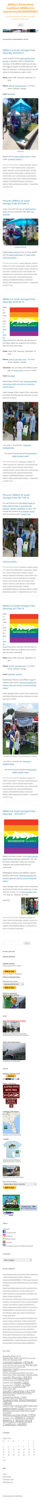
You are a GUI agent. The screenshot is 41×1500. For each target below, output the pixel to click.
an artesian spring (27, 511)
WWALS (5, 184)
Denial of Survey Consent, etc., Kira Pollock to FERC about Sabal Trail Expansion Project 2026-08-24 (19, 1312)
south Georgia (21, 176)
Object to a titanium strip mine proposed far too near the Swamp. (16, 1034)
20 (19, 1452)
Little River (9, 1375)
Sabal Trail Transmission (14, 1387)
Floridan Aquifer (10, 1367)
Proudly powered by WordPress (13, 1496)
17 (3, 1452)
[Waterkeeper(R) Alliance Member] (8, 1215)
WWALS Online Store (11, 1166)
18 (8, 1452)
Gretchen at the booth (20, 247)
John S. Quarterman (14, 1372)
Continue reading (15, 159)
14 (24, 1449)
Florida (31, 1365)
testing (8, 1405)
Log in (5, 1474)
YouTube (8, 1242)
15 (29, 1449)
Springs (5, 167)
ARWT (6, 1360)
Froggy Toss (20, 151)
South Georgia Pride (30, 274)
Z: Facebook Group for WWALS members (19, 1246)
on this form (18, 370)
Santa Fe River (9, 1389)
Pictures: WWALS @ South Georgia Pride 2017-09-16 (16, 496)
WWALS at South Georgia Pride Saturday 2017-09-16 (19, 607)
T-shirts (6, 1139)
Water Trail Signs (9, 1083)
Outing (23, 1380)
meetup (19, 674)
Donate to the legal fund (12, 1135)
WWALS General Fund (11, 1073)
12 (13, 1449)
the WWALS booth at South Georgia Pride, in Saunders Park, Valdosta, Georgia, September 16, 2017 (19, 506)
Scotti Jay (11, 583)
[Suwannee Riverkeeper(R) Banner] (28, 1210)
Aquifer (31, 1358)
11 (8, 1449)
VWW (33, 1405)
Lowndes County (30, 173)
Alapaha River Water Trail (15, 1358)
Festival (34, 165)
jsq (12, 187)
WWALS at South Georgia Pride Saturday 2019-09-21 (19, 51)
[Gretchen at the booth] (20, 245)
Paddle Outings (9, 963)
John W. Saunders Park (17, 86)
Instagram (9, 1236)
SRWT (28, 1393)
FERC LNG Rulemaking (11, 1042)
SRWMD (21, 1393)
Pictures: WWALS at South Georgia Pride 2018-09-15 (16, 202)
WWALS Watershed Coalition (18, 184)
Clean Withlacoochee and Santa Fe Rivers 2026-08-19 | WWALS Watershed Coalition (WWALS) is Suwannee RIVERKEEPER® (20, 1277)
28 (24, 1455)
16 (34, 1449)
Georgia (11, 173)
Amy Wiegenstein (16, 570)
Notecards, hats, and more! (13, 1177)
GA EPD (21, 1367)
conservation (30, 167)
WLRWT (9, 1418)
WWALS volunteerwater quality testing (11, 994)
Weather (31, 1409)
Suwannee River (14, 1397)
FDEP (14, 1365)
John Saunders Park (29, 892)
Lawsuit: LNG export (11, 1111)
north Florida (7, 176)
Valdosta (6, 181)
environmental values (22, 170)
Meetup (13, 1239)
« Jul (4, 1460)
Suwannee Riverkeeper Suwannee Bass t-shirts (12, 1160)
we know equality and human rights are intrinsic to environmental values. (20, 384)
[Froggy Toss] (20, 149)
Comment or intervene (11, 1061)
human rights (19, 173)
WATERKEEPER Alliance (17, 181)
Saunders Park (8, 274)
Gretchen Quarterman (16, 575)
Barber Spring (20, 167)
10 (3, 1449)
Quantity (8, 1385)
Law (29, 1373)
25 (8, 1455)
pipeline (8, 1382)
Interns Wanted (9, 956)
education (11, 170)
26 (13, 1455)
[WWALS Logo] (11, 1210)
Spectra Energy (10, 1393)
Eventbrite (6, 1229)
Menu (20, 25)
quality (21, 1382)
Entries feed (7, 1477)
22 (29, 1452)
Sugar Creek (17, 178)
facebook (11, 94)
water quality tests (21, 156)
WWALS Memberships (11, 977)
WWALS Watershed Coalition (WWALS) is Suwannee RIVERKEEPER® (20, 8)
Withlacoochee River (19, 1415)
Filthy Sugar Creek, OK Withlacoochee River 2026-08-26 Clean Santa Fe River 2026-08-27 (20, 1282)
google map (26, 514)
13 (19, 1449)
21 (24, 1452)
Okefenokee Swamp (10, 1380)
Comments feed (8, 1479)
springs (9, 178)
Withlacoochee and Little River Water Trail (19, 1411)
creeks (21, 165)
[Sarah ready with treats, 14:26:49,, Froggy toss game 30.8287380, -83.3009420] (20, 440)
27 (19, 1455)
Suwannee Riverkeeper (29, 178)
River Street (26, 581)
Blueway (16, 1359)
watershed (29, 181)
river (13, 176)
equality (33, 170)
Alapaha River (12, 1356)
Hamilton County (9, 1371)
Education (27, 165)
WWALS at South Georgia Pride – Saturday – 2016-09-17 (20, 812)
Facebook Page (10, 1232)
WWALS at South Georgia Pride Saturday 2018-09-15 (19, 300)
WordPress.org (8, 1482)
